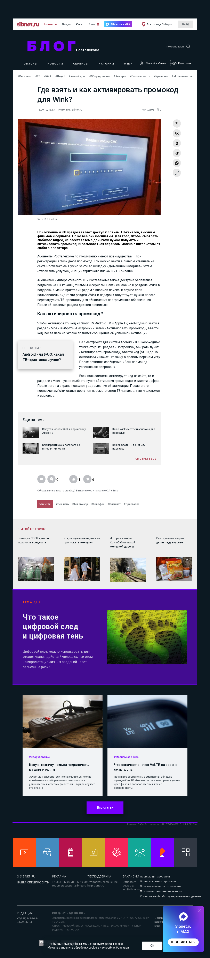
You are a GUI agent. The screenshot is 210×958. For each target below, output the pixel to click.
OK (152, 945)
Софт (80, 24)
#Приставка (131, 504)
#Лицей (60, 76)
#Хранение (161, 76)
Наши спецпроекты (33, 882)
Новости (50, 24)
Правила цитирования (155, 876)
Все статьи (105, 807)
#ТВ (38, 76)
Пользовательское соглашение (160, 886)
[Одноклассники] (177, 143)
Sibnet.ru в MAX (120, 24)
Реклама (59, 876)
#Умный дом (77, 76)
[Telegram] (177, 153)
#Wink (48, 76)
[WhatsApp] (177, 163)
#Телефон (97, 504)
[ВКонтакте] (177, 133)
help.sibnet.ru (96, 885)
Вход (185, 24)
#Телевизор (80, 504)
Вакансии (131, 876)
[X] (177, 123)
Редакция (25, 913)
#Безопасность (140, 76)
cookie (118, 943)
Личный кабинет (156, 63)
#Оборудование (100, 76)
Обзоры (31, 63)
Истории (106, 63)
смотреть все (145, 458)
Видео (66, 24)
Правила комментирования (158, 881)
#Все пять (62, 504)
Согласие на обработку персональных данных (170, 896)
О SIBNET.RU (26, 876)
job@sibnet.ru (131, 889)
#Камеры (120, 76)
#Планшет (114, 504)
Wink (128, 63)
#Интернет (25, 76)
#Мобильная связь (184, 76)
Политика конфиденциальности (161, 891)
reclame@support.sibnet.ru (69, 885)
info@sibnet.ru (26, 922)
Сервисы (81, 63)
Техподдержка (99, 876)
